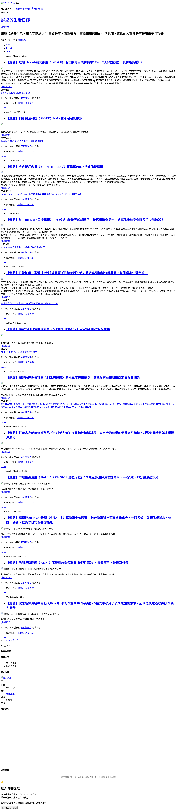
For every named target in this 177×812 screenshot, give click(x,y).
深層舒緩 (59, 194)
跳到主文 (5, 27)
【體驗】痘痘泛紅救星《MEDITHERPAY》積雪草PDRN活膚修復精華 (54, 166)
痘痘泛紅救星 (48, 194)
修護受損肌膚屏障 (73, 194)
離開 (15, 808)
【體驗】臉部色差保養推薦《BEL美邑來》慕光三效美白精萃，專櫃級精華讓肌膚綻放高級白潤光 (73, 377)
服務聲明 (113, 777)
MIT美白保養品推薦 (89, 404)
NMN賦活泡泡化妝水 (20, 141)
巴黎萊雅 (5, 303)
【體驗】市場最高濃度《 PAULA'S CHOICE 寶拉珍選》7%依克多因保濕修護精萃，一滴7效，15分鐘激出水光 (82, 477)
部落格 (9, 48)
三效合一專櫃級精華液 (125, 404)
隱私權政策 (103, 777)
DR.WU (5, 93)
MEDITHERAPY (9, 352)
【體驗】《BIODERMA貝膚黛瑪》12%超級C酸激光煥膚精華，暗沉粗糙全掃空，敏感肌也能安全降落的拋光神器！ (85, 220)
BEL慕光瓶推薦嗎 (40, 404)
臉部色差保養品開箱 (145, 404)
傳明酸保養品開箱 (31, 407)
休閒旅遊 (22, 40)
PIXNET (69, 777)
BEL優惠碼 (54, 404)
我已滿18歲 (6, 808)
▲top (3, 108)
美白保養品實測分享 (165, 404)
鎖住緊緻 (40, 303)
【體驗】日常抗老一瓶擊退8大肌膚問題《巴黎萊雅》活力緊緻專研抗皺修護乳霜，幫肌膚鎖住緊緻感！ (77, 273)
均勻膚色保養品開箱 (69, 404)
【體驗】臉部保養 (25, 103)
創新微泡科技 (37, 141)
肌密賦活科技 (51, 303)
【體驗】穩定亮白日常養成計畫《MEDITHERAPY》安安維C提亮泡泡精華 (58, 329)
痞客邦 (24, 98)
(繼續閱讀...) (6, 87)
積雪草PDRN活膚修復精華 (29, 194)
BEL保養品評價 (23, 404)
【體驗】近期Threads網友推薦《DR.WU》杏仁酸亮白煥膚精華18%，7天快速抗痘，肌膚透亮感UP (74, 62)
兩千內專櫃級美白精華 (11, 407)
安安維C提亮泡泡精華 (27, 352)
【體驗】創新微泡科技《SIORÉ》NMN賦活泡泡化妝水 (44, 118)
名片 (8, 51)
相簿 (8, 45)
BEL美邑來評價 (8, 404)
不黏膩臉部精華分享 (64, 407)
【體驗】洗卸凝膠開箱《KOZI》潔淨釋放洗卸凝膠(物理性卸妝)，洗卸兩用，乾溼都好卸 (67, 562)
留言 (29, 98)
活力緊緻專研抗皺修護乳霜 (23, 303)
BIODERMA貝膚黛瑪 (11, 247)
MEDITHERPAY (8, 194)
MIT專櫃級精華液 (83, 407)
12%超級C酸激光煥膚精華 (33, 247)
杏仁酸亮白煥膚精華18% (20, 93)
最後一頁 (14, 640)
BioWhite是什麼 (47, 407)
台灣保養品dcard (106, 404)
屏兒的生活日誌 (15, 20)
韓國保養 (5, 141)
